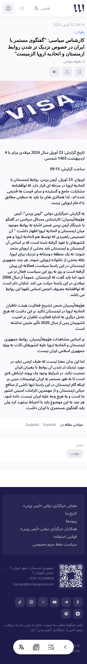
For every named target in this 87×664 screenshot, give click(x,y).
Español (49, 424)
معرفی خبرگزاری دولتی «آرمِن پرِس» (50, 505)
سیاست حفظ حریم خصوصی (55, 544)
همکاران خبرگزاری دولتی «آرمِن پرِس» (48, 528)
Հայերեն (32, 424)
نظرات (74, 453)
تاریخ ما (71, 513)
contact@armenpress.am (33, 584)
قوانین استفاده (65, 536)
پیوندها (71, 521)
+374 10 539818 (41, 578)
